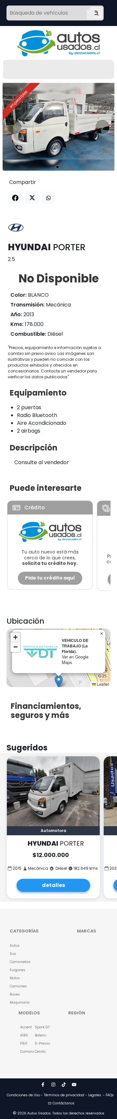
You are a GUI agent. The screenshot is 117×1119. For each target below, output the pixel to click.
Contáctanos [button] (63, 1103)
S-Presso (39, 1043)
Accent (24, 1027)
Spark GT (39, 1027)
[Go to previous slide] (14, 127)
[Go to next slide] (103, 127)
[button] (59, 681)
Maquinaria (17, 1002)
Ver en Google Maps (75, 659)
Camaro (24, 1051)
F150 (23, 1043)
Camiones (17, 986)
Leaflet (102, 684)
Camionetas (17, 961)
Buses (15, 994)
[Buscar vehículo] (96, 13)
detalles (53, 885)
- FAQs (108, 1095)
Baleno (39, 1035)
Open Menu (91, 14)
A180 (24, 1035)
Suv (13, 953)
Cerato (39, 1051)
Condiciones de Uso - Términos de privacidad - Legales (54, 1095)
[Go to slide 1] (57, 167)
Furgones (17, 970)
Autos (15, 945)
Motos (15, 978)
